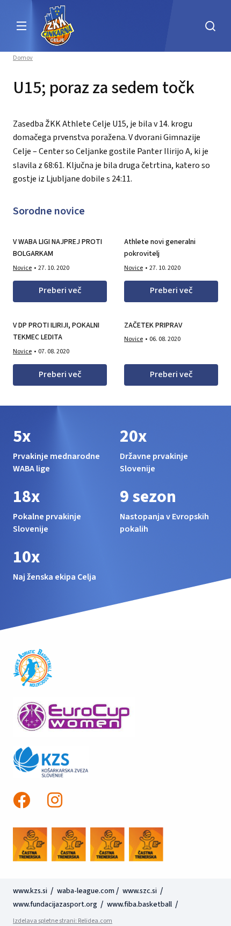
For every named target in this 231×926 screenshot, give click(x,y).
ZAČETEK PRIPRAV (153, 325)
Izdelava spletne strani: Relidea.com (62, 920)
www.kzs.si (31, 891)
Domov (23, 58)
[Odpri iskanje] (210, 26)
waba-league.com (85, 891)
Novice (22, 268)
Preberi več (60, 290)
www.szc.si (140, 891)
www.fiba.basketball (139, 904)
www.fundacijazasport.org (55, 904)
